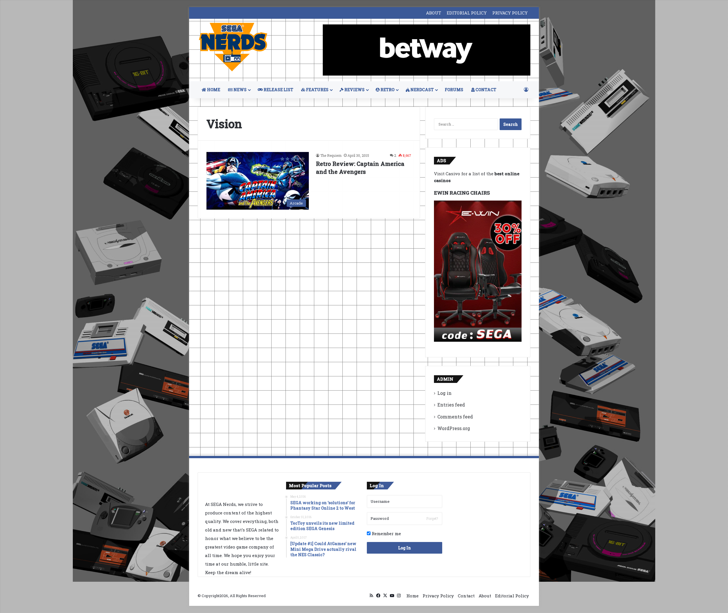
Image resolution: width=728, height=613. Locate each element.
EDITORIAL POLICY (467, 13)
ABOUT (433, 13)
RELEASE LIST (278, 89)
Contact (466, 596)
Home (412, 596)
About (485, 596)
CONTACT (485, 89)
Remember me (386, 533)
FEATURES (316, 89)
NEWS (240, 89)
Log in (444, 393)
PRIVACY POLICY (510, 13)
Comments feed (455, 417)
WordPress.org (453, 428)
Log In (404, 548)
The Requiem (331, 155)
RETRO (387, 89)
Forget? (432, 518)
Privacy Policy (438, 596)
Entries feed (451, 405)
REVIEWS (354, 89)
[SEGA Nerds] (233, 47)
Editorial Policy (512, 596)
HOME (213, 89)
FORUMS (454, 89)
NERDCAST (422, 89)
